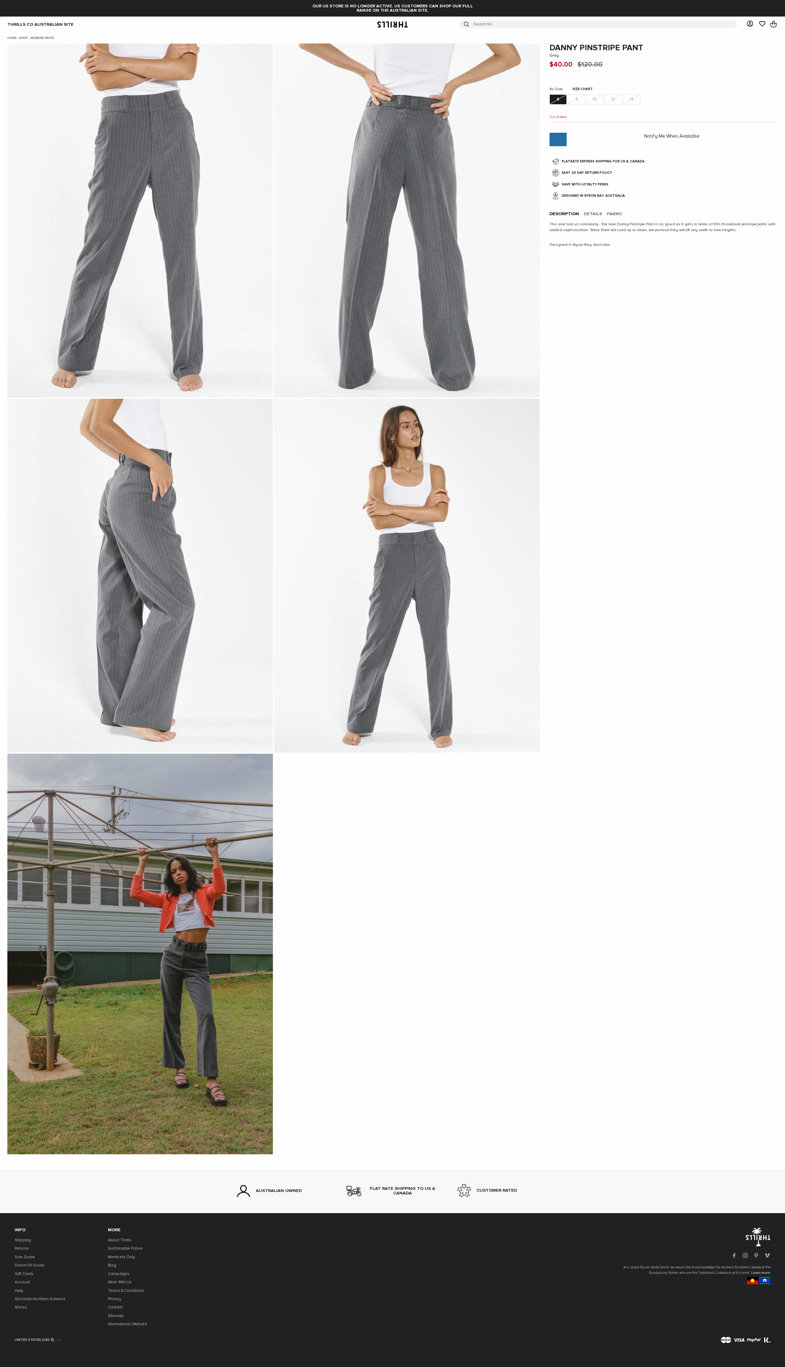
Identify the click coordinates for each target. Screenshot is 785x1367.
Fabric (614, 214)
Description (564, 214)
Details (593, 214)
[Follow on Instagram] (745, 1255)
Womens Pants (42, 38)
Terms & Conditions (126, 1291)
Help (19, 1291)
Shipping (23, 1240)
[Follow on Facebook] (734, 1255)
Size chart (582, 89)
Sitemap (116, 1316)
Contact (115, 1307)
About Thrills (120, 1240)
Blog (112, 1265)
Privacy (114, 1299)
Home (12, 38)
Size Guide (25, 1257)
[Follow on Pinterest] (756, 1255)
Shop (23, 38)
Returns (22, 1249)
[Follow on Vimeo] (767, 1255)
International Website (127, 1324)
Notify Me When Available (671, 136)
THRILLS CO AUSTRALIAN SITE (40, 24)
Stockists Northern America (40, 1299)
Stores (21, 1307)
